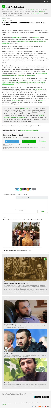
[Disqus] (25, 171)
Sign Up (21, 210)
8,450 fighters (38, 89)
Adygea (11, 9)
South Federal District (44, 13)
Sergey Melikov (16, 100)
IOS (27, 108)
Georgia (40, 9)
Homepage (4, 18)
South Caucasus (36, 13)
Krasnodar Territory (26, 11)
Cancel (42, 211)
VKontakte (13, 117)
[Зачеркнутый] (25, 197)
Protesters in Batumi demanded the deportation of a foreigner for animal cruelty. (22, 247)
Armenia (15, 9)
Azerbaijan (27, 9)
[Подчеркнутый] (22, 197)
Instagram (6, 117)
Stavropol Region (11, 15)
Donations (29, 396)
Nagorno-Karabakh (34, 11)
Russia (31, 13)
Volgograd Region (18, 15)
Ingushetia (45, 9)
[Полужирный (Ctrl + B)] (17, 197)
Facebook (41, 115)
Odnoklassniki (21, 117)
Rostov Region (26, 13)
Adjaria (8, 9)
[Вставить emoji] (28, 197)
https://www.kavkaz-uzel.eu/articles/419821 (29, 130)
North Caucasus (42, 11)
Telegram (34, 112)
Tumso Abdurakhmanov (9, 383)
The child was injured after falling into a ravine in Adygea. (17, 250)
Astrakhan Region (21, 9)
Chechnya (32, 9)
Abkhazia (4, 9)
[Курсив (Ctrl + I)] (19, 197)
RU (2, 1)
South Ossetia (4, 15)
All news (8, 18)
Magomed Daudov (8, 353)
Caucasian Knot (16, 37)
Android (22, 108)
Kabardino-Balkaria (5, 11)
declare (41, 100)
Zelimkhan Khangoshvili (10, 324)
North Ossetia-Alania (6, 13)
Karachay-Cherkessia (18, 11)
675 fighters (36, 37)
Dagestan (36, 9)
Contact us (17, 396)
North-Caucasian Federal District (16, 13)
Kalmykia (11, 11)
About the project (5, 396)
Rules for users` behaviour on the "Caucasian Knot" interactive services (27, 402)
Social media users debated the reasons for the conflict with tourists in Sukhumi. (22, 220)
